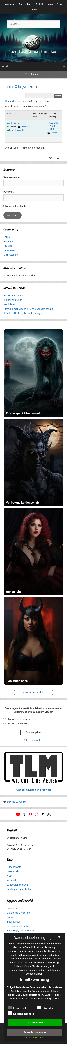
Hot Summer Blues (13, 295)
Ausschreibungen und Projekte (33, 789)
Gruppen (8, 241)
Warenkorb (13, 871)
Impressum (9, 4)
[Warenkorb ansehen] (64, 66)
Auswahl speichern (34, 1032)
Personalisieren (34, 1037)
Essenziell (19, 1008)
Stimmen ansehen (33, 740)
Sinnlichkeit (9, 304)
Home (8, 101)
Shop (59, 4)
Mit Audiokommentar (19, 719)
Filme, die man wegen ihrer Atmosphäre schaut (28, 309)
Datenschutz (25, 4)
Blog (34, 9)
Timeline (7, 246)
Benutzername (11, 177)
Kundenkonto (14, 867)
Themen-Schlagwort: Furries (21, 86)
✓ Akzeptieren (35, 1022)
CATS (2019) (13, 122)
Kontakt (39, 4)
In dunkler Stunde (12, 300)
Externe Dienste (23, 1013)
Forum (6, 237)
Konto (50, 4)
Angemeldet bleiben (17, 206)
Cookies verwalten (16, 801)
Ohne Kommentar (17, 723)
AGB (9, 875)
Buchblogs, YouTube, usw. (21, 930)
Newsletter (9, 250)
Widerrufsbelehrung (17, 884)
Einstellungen (52, 970)
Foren (16, 101)
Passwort (8, 191)
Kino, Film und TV (16, 130)
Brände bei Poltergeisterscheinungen (22, 313)
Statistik (47, 1008)
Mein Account (10, 254)
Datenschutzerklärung (19, 912)
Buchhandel (13, 921)
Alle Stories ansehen (33, 692)
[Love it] (58, 158)
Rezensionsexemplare (18, 926)
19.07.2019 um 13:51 (52, 125)
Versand (11, 880)
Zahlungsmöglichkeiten (19, 889)
